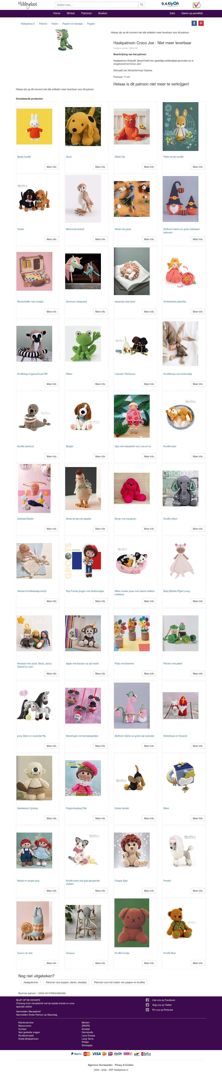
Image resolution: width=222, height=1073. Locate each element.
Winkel (71, 13)
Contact (22, 1029)
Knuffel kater (169, 446)
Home (56, 13)
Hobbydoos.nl (28, 23)
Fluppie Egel (121, 880)
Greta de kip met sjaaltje (78, 518)
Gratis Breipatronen (28, 1038)
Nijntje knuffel (24, 156)
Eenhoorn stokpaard (76, 301)
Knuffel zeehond (25, 446)
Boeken (102, 13)
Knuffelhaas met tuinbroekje (177, 373)
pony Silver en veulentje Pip (31, 735)
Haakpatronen (31, 982)
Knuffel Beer (169, 953)
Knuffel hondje (122, 953)
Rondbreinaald (25, 1035)
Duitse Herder (122, 808)
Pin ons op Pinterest (162, 1009)
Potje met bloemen (124, 663)
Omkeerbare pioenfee (174, 301)
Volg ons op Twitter (162, 1004)
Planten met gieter (172, 663)
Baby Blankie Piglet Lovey (176, 591)
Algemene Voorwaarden (100, 1064)
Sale (172, 13)
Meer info (51, 166)
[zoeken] (141, 5)
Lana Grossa (88, 1035)
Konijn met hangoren (125, 518)
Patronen (86, 13)
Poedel (167, 880)
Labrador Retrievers (125, 373)
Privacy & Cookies (124, 1064)
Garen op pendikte (192, 13)
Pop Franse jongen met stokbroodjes (85, 591)
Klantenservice (25, 1022)
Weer (166, 808)
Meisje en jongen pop (28, 880)
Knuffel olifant (170, 518)
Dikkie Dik (120, 156)
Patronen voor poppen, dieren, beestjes (66, 982)
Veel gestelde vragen (29, 1032)
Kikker (69, 373)
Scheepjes (87, 1045)
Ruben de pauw (123, 229)
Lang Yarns (87, 1038)
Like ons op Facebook (163, 1000)
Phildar (85, 1042)
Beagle (69, 446)
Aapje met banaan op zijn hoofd (82, 663)
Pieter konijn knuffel (173, 156)
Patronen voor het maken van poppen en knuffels (119, 982)
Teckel (20, 229)
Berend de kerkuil (75, 229)
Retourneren (24, 1025)
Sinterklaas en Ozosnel (175, 735)
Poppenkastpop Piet (76, 808)
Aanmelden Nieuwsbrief (28, 1011)
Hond (69, 156)
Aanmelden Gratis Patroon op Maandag (36, 1014)
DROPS (86, 1025)
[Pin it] (200, 23)
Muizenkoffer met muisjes (30, 301)
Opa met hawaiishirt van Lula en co (133, 446)
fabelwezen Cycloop (27, 808)
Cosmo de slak (25, 953)
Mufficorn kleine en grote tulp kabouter (134, 735)
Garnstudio (87, 1032)
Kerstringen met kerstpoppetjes (82, 735)
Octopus (70, 953)
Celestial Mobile (25, 518)
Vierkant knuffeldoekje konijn (31, 591)
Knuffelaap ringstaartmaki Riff (32, 373)
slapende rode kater (125, 301)
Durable (86, 1029)
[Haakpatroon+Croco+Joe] (193, 23)
